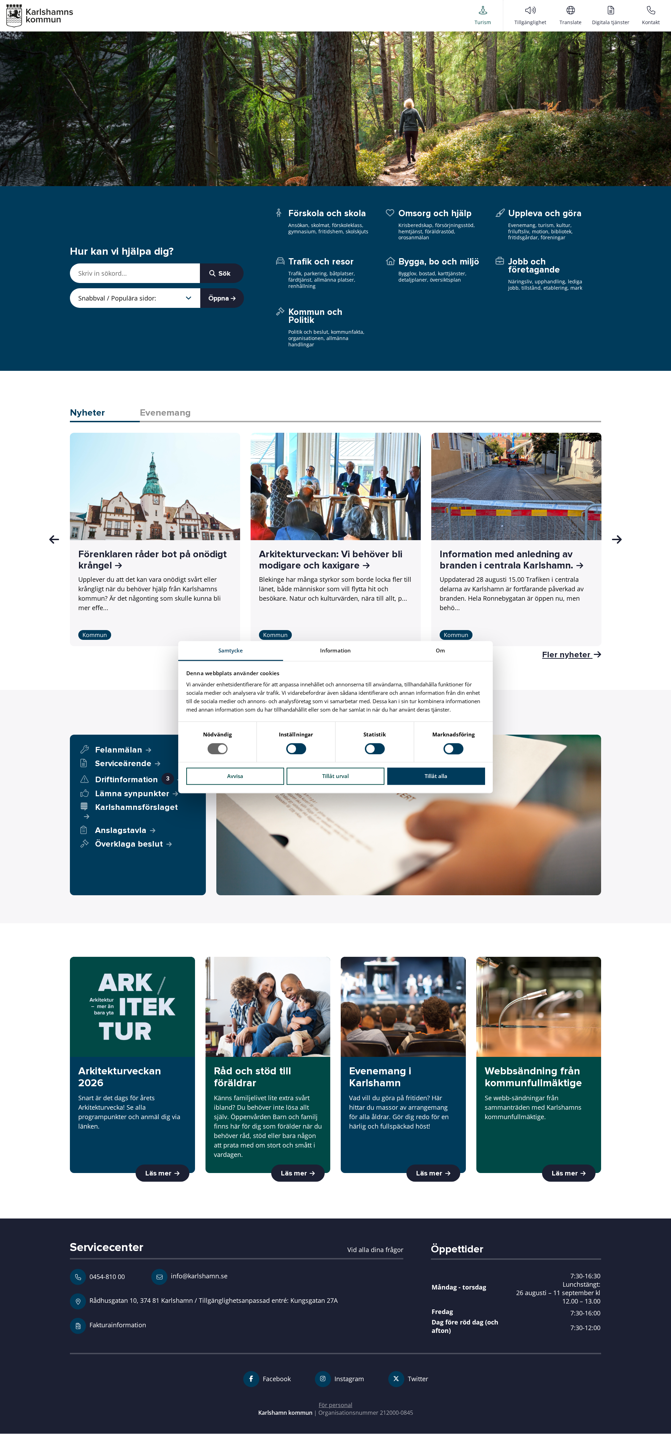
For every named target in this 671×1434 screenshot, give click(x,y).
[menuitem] (483, 15)
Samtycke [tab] (230, 650)
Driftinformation (132, 780)
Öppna (219, 298)
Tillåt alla (436, 776)
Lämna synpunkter (132, 793)
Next (617, 539)
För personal (335, 1405)
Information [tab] (335, 650)
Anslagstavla (120, 830)
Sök (224, 273)
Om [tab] (440, 650)
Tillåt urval (335, 776)
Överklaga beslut (129, 844)
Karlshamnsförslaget (136, 807)
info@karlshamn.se (198, 1275)
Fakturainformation (117, 1324)
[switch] (296, 748)
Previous (54, 539)
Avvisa (235, 776)
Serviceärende (123, 763)
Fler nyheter (567, 654)
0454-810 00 (107, 1276)
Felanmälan (118, 750)
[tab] (105, 413)
